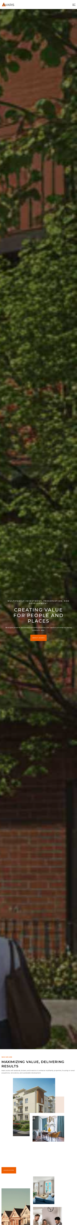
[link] (8, 4)
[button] (73, 4)
